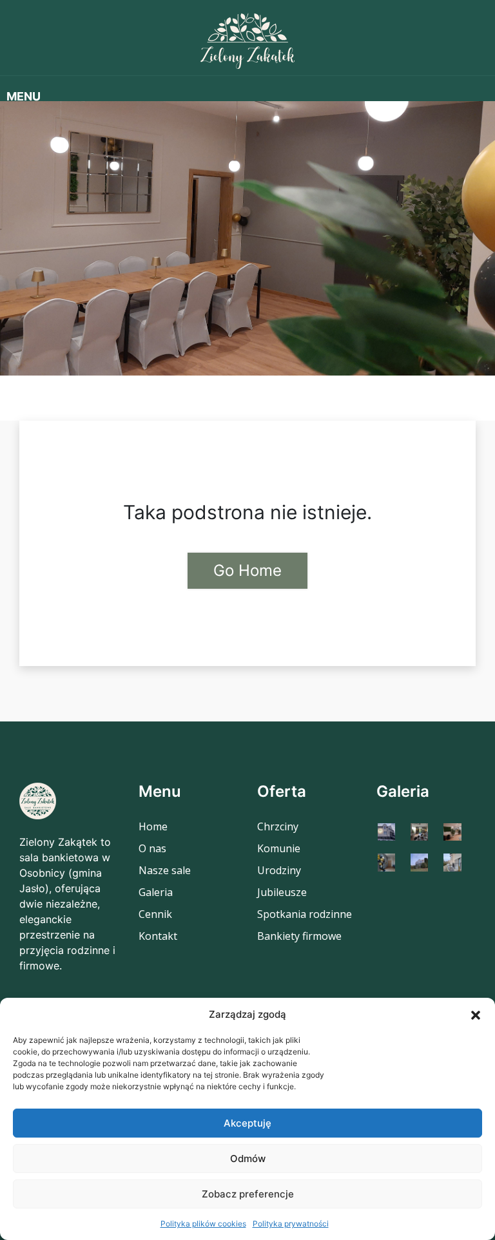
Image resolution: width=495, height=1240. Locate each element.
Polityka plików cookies (203, 1223)
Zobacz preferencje (248, 1194)
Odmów (248, 1158)
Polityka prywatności (291, 1223)
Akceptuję (247, 1123)
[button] (475, 1014)
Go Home (247, 570)
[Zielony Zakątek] (247, 41)
